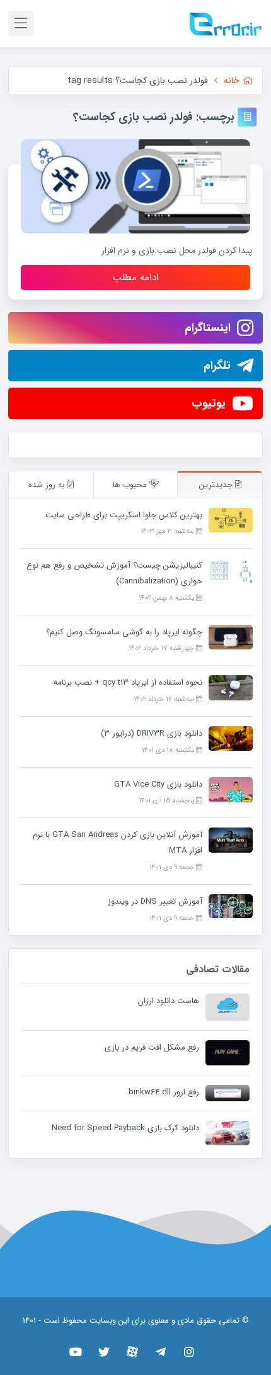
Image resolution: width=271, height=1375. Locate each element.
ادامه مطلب (136, 277)
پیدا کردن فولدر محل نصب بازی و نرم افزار (176, 250)
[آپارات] (133, 1351)
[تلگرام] (161, 1351)
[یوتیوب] (76, 1351)
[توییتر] (104, 1351)
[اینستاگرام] (189, 1351)
